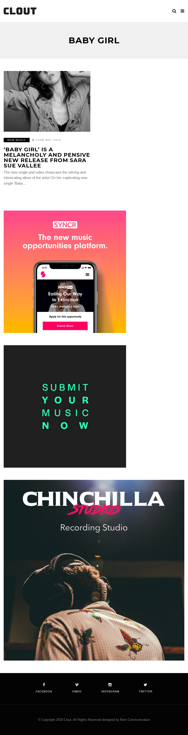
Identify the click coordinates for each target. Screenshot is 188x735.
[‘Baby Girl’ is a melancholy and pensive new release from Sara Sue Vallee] (47, 101)
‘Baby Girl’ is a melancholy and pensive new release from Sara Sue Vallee (47, 157)
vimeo (77, 691)
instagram (110, 691)
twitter (146, 691)
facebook (44, 691)
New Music (16, 140)
